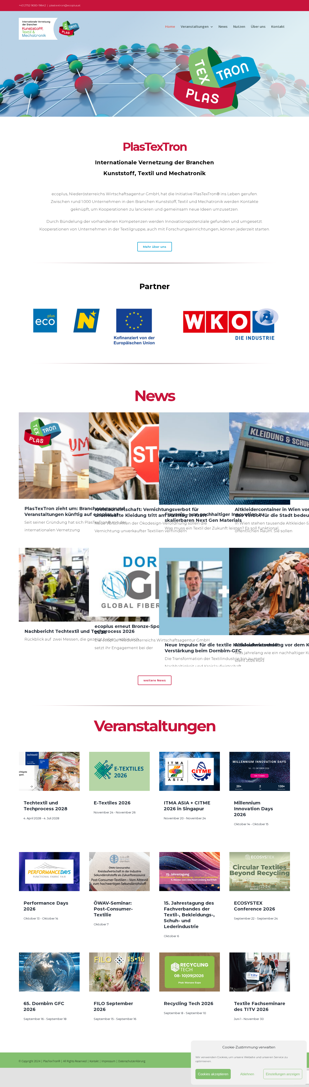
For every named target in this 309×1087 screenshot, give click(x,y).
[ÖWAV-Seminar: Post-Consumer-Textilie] (119, 871)
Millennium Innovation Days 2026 (253, 808)
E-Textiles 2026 (112, 803)
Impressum (108, 1061)
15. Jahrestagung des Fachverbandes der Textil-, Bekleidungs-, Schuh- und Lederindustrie (189, 914)
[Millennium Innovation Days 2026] (259, 771)
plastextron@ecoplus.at (65, 5)
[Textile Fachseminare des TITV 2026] (259, 972)
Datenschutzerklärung (131, 1061)
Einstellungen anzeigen (283, 1074)
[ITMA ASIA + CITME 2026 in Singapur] (189, 771)
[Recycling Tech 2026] (189, 972)
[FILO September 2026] (119, 972)
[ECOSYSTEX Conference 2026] (259, 871)
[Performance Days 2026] (49, 871)
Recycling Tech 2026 (188, 1003)
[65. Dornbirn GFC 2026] (49, 972)
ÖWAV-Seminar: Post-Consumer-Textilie (113, 908)
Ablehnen (247, 1074)
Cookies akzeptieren (213, 1074)
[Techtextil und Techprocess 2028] (49, 771)
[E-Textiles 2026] (119, 771)
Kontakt (94, 1061)
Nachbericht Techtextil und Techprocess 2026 (79, 631)
